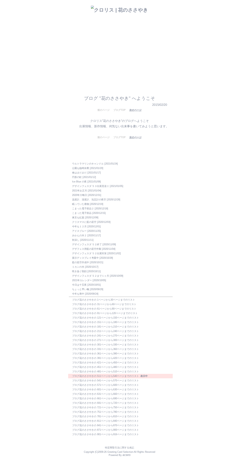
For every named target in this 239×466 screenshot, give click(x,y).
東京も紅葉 (78, 217)
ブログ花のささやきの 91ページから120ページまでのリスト (105, 313)
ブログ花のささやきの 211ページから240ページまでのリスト (105, 331)
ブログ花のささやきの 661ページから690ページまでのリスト (105, 398)
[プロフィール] (135, 61)
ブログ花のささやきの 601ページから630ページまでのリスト (105, 389)
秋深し (75, 240)
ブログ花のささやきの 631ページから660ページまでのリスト (105, 394)
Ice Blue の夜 (79, 181)
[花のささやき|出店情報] (108, 54)
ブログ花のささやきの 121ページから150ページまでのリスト (105, 317)
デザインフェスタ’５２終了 (87, 244)
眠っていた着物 (80, 204)
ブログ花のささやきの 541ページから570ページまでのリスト (105, 380)
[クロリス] (110, 71)
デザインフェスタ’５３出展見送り (90, 186)
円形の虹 (77, 177)
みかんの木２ (79, 235)
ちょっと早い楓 (80, 289)
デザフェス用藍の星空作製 (86, 248)
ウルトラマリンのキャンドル (88, 163)
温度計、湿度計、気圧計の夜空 (89, 199)
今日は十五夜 (79, 284)
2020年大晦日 (79, 195)
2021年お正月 (79, 190)
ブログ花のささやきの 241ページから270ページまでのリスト (105, 335)
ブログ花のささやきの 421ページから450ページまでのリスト (105, 362)
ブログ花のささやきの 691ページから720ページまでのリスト (105, 403)
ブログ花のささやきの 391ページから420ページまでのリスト (105, 358)
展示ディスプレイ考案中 (85, 257)
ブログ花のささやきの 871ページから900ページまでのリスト (105, 429)
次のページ (135, 110)
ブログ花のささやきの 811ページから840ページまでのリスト (105, 420)
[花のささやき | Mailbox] (117, 61)
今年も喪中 (78, 293)
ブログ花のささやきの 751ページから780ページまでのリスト (105, 411)
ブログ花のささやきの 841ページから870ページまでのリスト (105, 425)
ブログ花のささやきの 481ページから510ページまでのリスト (105, 371)
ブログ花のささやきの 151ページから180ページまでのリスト (105, 322)
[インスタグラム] (88, 72)
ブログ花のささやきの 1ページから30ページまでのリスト (103, 299)
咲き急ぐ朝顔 (79, 271)
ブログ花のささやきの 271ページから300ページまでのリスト (105, 340)
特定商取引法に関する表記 (119, 447)
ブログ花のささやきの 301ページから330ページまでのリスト (105, 344)
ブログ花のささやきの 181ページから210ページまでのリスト (105, 326)
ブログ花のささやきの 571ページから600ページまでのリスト (105, 385)
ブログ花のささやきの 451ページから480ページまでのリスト (105, 367)
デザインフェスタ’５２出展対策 (89, 253)
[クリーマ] (141, 72)
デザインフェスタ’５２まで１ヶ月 (90, 275)
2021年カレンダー (82, 280)
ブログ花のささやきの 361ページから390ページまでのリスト (105, 353)
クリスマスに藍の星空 (84, 222)
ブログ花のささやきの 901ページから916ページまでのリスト (105, 434)
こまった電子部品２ (83, 208)
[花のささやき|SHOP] (130, 54)
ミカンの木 (78, 266)
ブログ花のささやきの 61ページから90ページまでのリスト (104, 308)
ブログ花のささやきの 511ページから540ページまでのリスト (105, 376)
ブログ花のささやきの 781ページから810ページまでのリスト (105, 416)
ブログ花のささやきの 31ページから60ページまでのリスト (104, 304)
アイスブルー (79, 231)
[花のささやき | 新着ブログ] (101, 61)
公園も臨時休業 (80, 168)
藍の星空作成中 (80, 262)
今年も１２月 (79, 226)
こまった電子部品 (81, 213)
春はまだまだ (79, 172)
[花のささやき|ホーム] (83, 56)
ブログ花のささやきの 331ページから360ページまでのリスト (105, 349)
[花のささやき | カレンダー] (150, 54)
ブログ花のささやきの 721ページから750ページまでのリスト (105, 407)
